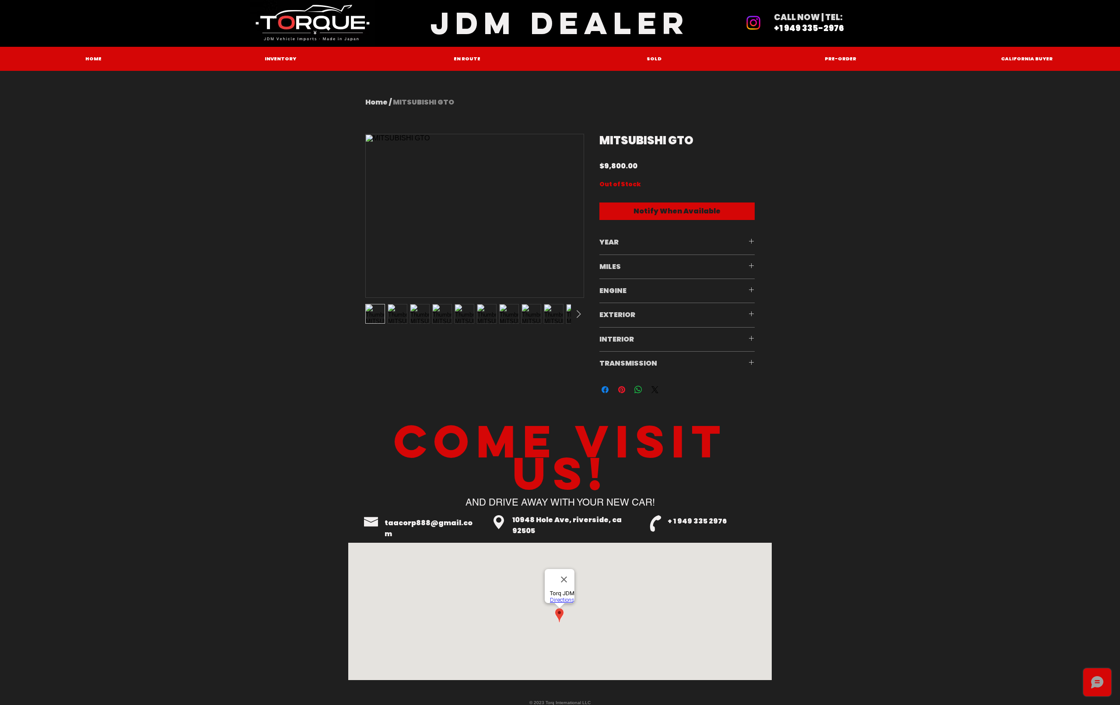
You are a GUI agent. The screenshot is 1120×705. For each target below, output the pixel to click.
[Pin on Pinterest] (621, 389)
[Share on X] (655, 389)
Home (376, 102)
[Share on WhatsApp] (638, 389)
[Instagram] (753, 23)
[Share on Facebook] (605, 389)
